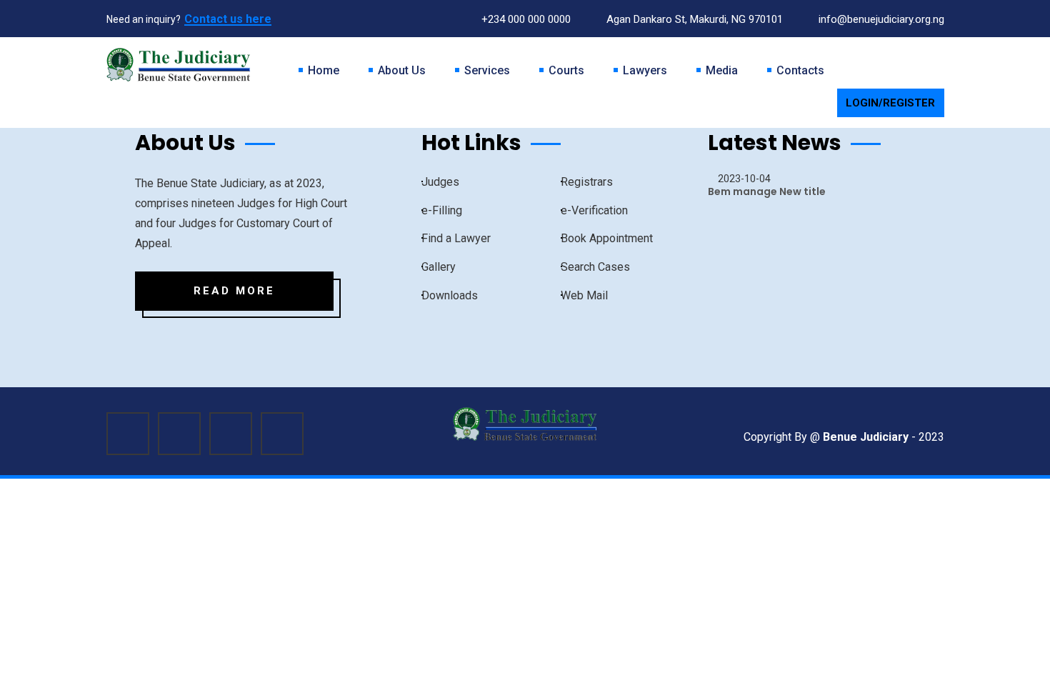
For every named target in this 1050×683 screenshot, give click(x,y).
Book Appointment (607, 238)
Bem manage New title (767, 191)
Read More (234, 290)
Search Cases (595, 267)
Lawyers (645, 70)
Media (722, 70)
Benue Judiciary (866, 437)
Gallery (438, 267)
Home (323, 70)
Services (487, 70)
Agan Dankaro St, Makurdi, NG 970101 (693, 19)
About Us (402, 70)
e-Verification (594, 210)
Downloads (449, 295)
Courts (566, 70)
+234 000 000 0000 (525, 19)
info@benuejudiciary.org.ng (880, 19)
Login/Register (890, 102)
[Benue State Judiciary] (178, 64)
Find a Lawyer (456, 238)
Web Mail (584, 295)
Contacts (800, 70)
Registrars (587, 182)
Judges (440, 182)
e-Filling (441, 210)
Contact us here (227, 19)
